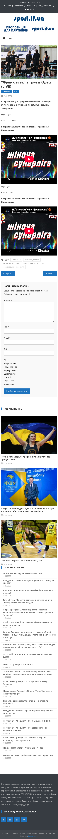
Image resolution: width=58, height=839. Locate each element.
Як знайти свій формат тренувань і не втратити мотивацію (26, 702)
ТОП (15, 91)
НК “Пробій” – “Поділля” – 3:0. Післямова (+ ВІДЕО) (26, 721)
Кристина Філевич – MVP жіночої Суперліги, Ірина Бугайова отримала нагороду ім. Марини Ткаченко (27, 673)
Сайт (6, 349)
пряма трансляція (30, 263)
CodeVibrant (32, 836)
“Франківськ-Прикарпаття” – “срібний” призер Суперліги (25, 682)
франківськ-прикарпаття (13, 267)
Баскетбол (6, 91)
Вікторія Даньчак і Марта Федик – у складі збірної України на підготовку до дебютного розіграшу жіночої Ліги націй (29, 635)
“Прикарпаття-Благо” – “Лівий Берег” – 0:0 (23, 748)
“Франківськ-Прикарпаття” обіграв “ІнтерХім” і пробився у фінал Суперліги (25, 739)
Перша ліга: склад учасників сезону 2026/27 (24, 573)
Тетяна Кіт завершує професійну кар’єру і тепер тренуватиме (25, 458)
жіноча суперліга (32, 260)
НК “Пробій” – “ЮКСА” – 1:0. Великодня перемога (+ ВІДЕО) (27, 655)
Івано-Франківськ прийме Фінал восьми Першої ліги (28, 755)
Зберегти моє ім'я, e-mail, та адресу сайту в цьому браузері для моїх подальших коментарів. (11, 373)
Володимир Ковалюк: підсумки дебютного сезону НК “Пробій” (28, 581)
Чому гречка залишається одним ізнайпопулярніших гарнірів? (28, 591)
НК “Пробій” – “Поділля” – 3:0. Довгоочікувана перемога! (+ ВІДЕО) (25, 729)
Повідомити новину (46, 5)
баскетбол (16, 260)
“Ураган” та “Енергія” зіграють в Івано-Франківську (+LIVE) (51, 273)
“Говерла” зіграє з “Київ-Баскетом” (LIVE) (21, 560)
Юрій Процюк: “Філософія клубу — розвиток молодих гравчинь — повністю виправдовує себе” (29, 645)
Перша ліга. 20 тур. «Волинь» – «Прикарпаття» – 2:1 (10, 273)
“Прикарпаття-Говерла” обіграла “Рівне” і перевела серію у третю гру (27, 692)
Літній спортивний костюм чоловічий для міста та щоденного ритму (27, 623)
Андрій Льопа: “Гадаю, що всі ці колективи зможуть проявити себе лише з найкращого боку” (27, 510)
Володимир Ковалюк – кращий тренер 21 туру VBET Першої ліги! (28, 712)
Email (7, 338)
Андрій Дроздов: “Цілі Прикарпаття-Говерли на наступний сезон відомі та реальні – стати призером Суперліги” (28, 612)
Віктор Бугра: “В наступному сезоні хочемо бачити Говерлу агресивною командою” (27, 601)
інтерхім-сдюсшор (11, 263)
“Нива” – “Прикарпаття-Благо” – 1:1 (19, 664)
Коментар (9, 300)
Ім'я (6, 327)
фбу (43, 263)
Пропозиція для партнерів (24, 5)
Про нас (7, 5)
